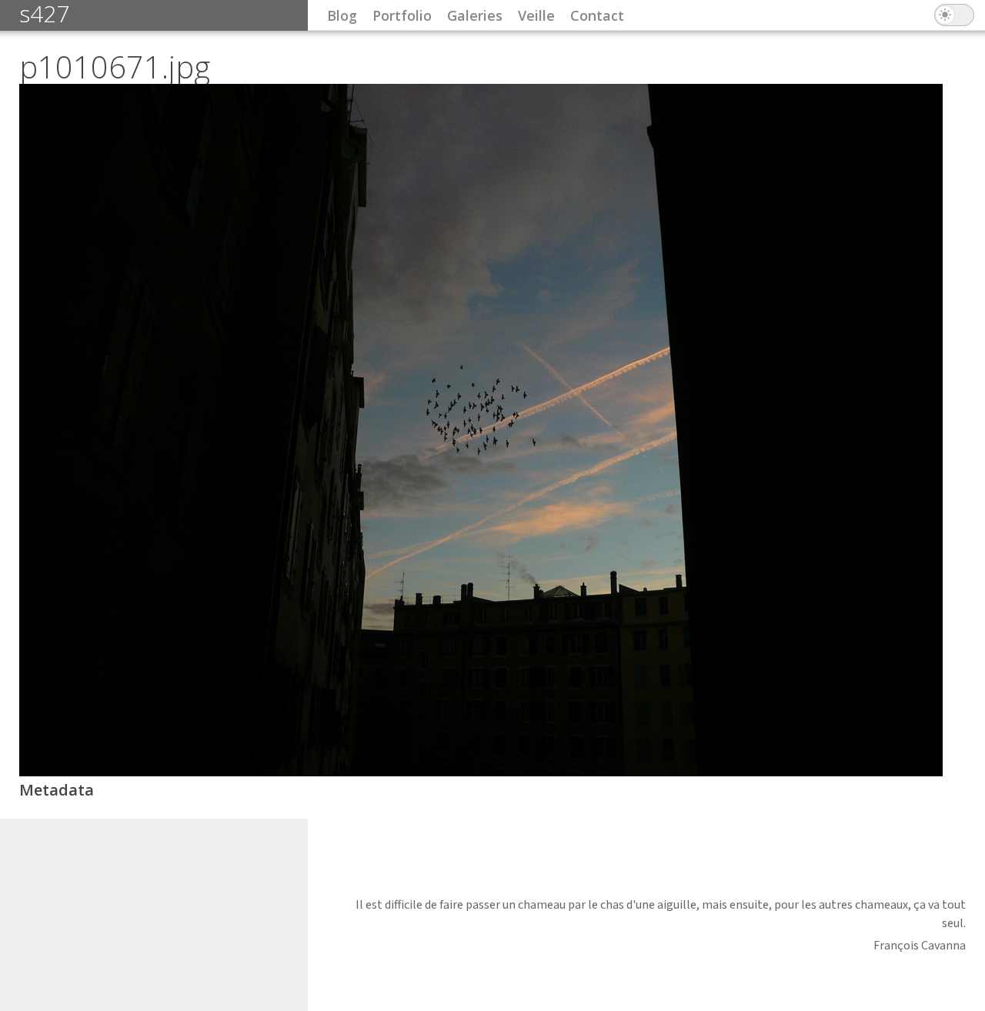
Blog (342, 15)
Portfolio (402, 15)
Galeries (475, 15)
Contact (597, 15)
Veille (536, 15)
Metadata (56, 789)
